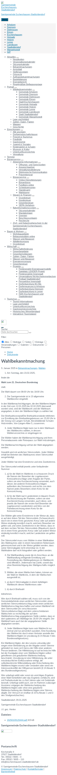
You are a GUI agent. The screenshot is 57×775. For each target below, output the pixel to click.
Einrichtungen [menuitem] (13, 129)
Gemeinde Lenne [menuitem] (27, 109)
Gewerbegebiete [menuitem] (20, 251)
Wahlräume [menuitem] (24, 192)
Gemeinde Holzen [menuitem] (27, 107)
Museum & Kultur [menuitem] (21, 149)
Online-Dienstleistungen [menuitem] (30, 180)
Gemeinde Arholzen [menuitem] (28, 92)
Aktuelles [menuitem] (11, 57)
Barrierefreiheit (8, 771)
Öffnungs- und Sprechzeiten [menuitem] (32, 164)
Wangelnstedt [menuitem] (13, 49)
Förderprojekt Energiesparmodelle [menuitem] (35, 269)
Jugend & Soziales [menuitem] (22, 144)
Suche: (4, 329)
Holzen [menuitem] (10, 39)
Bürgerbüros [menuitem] (25, 182)
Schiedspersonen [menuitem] (27, 187)
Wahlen (41, 368)
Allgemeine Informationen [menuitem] (25, 162)
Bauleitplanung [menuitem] (20, 79)
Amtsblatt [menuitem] (17, 69)
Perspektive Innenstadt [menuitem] (30, 281)
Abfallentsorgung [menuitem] (21, 241)
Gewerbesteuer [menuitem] (26, 202)
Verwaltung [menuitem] (18, 154)
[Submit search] (30, 332)
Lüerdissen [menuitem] (12, 44)
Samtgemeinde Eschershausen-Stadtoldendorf (23, 14)
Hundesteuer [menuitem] (25, 200)
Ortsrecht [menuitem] (17, 74)
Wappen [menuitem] (17, 124)
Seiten (28, 342)
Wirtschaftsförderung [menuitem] (23, 249)
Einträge (39, 342)
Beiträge (17, 342)
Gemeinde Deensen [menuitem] (28, 94)
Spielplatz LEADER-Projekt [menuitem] (32, 271)
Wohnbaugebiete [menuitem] (21, 234)
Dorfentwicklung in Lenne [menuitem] (31, 291)
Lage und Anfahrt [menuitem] (21, 119)
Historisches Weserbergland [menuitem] (26, 311)
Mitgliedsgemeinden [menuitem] (22, 89)
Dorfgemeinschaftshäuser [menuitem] (25, 134)
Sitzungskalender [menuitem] (21, 64)
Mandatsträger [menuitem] (26, 213)
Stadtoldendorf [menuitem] (14, 47)
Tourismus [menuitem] (12, 299)
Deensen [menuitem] (11, 27)
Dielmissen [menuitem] (12, 29)
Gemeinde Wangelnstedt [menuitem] (30, 117)
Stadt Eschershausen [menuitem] (29, 102)
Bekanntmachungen (27, 368)
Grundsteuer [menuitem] (25, 197)
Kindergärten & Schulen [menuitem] (24, 147)
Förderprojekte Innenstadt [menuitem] (31, 274)
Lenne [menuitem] (10, 42)
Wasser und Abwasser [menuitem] (23, 239)
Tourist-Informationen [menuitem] (23, 301)
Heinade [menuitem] (11, 37)
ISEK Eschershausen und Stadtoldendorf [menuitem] (31, 295)
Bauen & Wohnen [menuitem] (15, 231)
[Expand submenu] (17, 57)
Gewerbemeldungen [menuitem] (22, 254)
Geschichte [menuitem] (18, 127)
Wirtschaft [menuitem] (12, 246)
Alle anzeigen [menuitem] (19, 132)
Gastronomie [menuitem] (19, 142)
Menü (4, 20)
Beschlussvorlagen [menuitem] (28, 218)
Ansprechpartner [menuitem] (27, 167)
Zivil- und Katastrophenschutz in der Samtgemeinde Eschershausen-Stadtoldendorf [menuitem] (30, 226)
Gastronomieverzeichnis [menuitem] (24, 309)
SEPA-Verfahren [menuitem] (26, 205)
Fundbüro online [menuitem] (26, 185)
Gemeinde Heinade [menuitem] (28, 104)
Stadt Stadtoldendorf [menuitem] (28, 114)
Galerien (24, 345)
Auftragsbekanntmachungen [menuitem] (26, 77)
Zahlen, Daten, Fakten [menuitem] (23, 122)
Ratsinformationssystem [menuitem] (24, 208)
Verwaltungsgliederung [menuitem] (29, 169)
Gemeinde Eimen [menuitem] (27, 99)
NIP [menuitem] (9, 52)
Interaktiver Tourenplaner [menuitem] (24, 314)
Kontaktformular (35, 769)
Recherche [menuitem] (24, 220)
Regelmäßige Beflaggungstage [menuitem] (27, 84)
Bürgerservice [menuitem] (13, 159)
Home (10, 352)
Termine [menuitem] (11, 157)
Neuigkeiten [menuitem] (18, 59)
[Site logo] (9, 10)
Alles (7, 342)
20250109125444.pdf (17, 720)
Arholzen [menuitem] (11, 24)
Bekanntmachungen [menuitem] (22, 67)
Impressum (6, 769)
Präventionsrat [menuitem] (26, 174)
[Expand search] (2, 327)
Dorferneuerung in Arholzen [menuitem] (32, 286)
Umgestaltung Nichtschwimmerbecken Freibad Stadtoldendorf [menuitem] (37, 277)
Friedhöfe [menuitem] (17, 139)
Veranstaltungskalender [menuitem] (24, 62)
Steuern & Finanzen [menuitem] (22, 195)
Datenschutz (20, 769)
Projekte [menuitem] (17, 266)
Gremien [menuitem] (23, 215)
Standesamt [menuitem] (24, 190)
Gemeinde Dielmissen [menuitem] (29, 97)
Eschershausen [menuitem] (14, 34)
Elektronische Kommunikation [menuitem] (33, 172)
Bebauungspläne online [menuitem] (24, 236)
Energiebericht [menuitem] (20, 82)
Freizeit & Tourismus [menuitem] (22, 137)
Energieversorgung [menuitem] (22, 261)
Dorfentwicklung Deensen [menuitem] (31, 289)
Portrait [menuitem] (10, 87)
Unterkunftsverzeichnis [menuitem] (24, 152)
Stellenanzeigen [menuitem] (20, 72)
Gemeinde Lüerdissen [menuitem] (29, 112)
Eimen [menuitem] (10, 32)
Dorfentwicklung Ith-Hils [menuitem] (30, 284)
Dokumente (38, 345)
